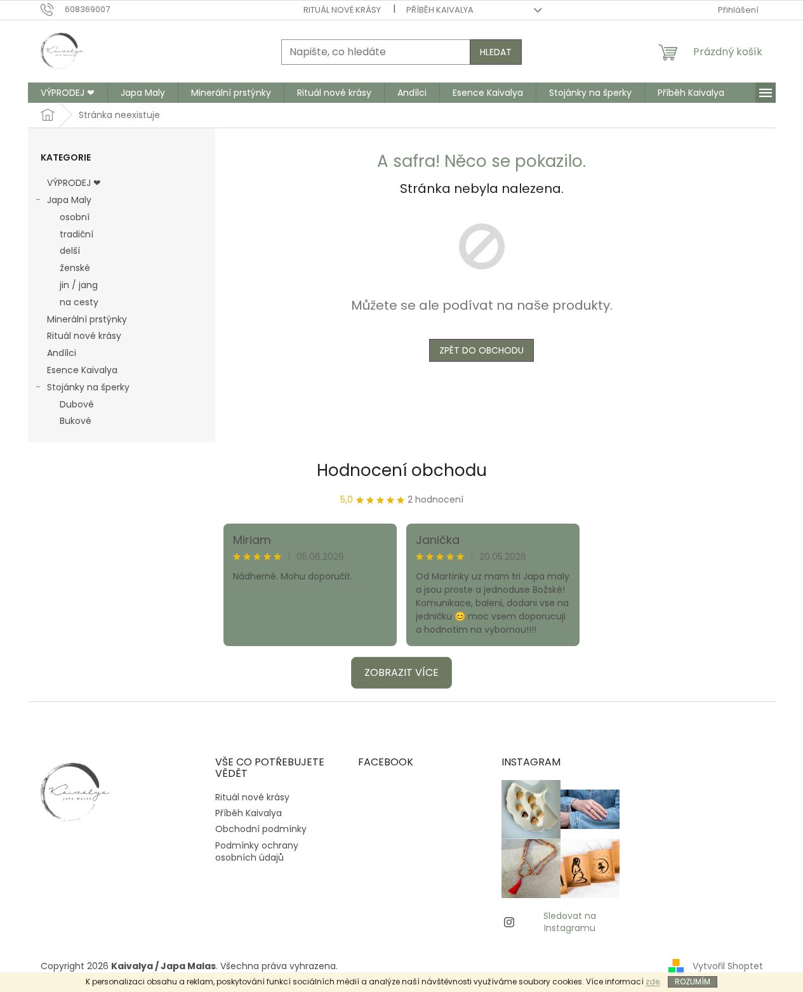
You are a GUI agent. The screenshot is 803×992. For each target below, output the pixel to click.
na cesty (79, 302)
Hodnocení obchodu (402, 470)
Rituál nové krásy (342, 10)
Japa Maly (69, 200)
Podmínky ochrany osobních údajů (256, 851)
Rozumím (692, 981)
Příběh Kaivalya (440, 10)
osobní (75, 217)
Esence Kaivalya (82, 370)
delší (70, 250)
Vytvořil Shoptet (728, 966)
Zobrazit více (401, 672)
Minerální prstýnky (87, 319)
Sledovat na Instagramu (569, 921)
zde (653, 981)
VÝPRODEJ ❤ (74, 182)
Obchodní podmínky (261, 829)
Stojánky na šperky (88, 387)
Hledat (496, 52)
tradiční (76, 234)
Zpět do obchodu (481, 350)
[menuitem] (67, 93)
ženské (75, 267)
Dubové (77, 404)
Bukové (75, 420)
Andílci (61, 353)
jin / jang (79, 285)
